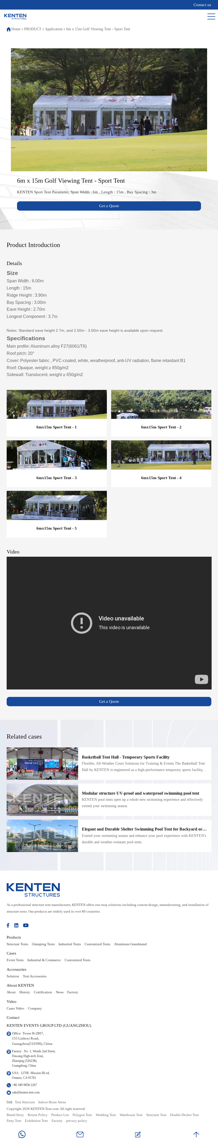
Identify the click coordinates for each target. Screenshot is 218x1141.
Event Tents (15, 960)
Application (53, 29)
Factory (72, 992)
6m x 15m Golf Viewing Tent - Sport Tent (98, 29)
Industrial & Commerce (44, 960)
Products (14, 937)
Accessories (16, 969)
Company (35, 1008)
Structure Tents (17, 944)
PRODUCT (32, 29)
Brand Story (15, 1115)
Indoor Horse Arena (52, 1102)
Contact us (202, 5)
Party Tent (14, 1121)
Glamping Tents (43, 944)
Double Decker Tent (184, 1115)
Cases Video (15, 1008)
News (60, 992)
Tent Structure (25, 1102)
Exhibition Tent (36, 1121)
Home (15, 29)
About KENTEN (20, 985)
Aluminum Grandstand (130, 944)
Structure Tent (156, 1115)
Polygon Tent (82, 1115)
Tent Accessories (35, 976)
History (24, 992)
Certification (43, 992)
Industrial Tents (69, 944)
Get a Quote (109, 206)
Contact (13, 1017)
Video (11, 1001)
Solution (13, 976)
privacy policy (76, 1121)
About (11, 992)
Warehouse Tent (131, 1115)
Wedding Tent (106, 1115)
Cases (11, 953)
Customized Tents (97, 944)
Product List (60, 1115)
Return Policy (38, 1115)
